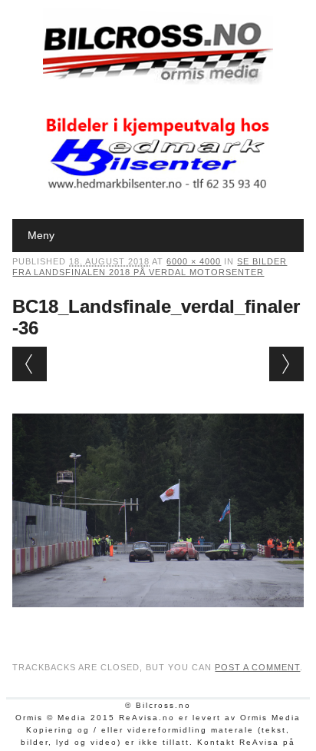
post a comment (257, 667)
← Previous (29, 364)
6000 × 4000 (193, 261)
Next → (286, 364)
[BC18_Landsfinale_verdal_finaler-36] (157, 622)
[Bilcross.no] (158, 81)
